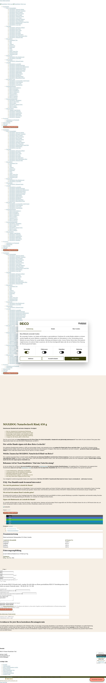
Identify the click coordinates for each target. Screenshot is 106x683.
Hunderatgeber (6, 668)
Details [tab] (53, 328)
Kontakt (5, 664)
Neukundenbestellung (8, 673)
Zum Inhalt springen (5, 0)
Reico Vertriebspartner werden (10, 667)
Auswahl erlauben (53, 358)
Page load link (3, 682)
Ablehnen (30, 358)
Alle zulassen (75, 358)
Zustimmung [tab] (29, 328)
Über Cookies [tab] (76, 328)
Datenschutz (9, 677)
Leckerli (11, 526)
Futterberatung (6, 666)
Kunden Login (6, 674)
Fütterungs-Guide (7, 671)
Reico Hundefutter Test (9, 670)
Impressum (2, 677)
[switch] (44, 352)
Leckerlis (8, 509)
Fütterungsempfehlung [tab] (12, 530)
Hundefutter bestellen (97, 679)
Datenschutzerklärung (8, 606)
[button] (9, 516)
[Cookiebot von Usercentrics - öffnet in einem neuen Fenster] (79, 324)
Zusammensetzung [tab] (11, 529)
